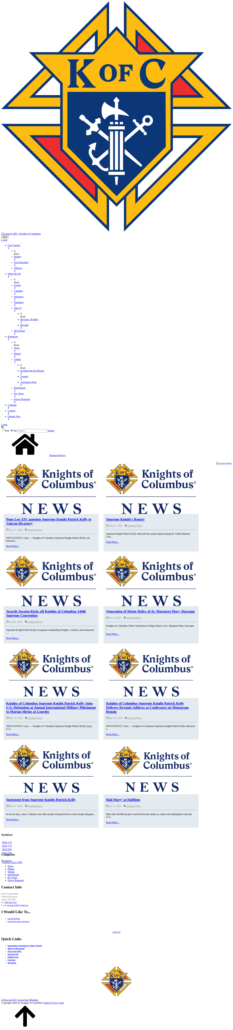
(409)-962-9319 (10, 902)
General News (34, 529)
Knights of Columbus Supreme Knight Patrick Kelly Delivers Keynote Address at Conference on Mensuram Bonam (147, 707)
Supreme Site (13, 954)
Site (15, 430)
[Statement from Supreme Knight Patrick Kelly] (51, 769)
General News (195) (12, 862)
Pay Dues (12, 877)
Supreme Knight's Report (125, 519)
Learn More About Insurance (18, 921)
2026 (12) (7, 842)
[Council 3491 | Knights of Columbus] (21, 233)
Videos (11, 871)
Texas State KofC (15, 951)
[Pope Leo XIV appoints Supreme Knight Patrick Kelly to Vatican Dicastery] (51, 488)
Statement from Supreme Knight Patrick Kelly (41, 800)
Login (4, 240)
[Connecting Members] (20, 999)
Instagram (12, 963)
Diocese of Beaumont (16, 948)
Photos (11, 869)
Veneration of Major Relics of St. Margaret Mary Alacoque (150, 611)
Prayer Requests (16, 880)
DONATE (116, 932)
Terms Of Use (50, 1002)
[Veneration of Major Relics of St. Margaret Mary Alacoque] (151, 580)
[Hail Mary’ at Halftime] (151, 769)
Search (51, 430)
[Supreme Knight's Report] (151, 488)
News (10, 866)
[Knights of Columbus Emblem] (116, 230)
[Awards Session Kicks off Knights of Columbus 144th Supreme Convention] (51, 580)
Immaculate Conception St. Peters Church (25, 946)
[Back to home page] (25, 455)
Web (7, 430)
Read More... (12, 546)
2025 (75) (7, 845)
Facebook (11, 960)
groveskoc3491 (17, 905)
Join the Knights (14, 919)
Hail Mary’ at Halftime (123, 800)
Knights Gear (13, 957)
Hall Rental (13, 874)
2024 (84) (7, 849)
